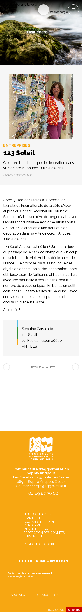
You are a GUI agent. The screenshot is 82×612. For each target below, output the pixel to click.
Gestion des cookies (40, 544)
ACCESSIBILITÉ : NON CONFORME (39, 523)
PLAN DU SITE (34, 518)
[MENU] (73, 9)
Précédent (6, 366)
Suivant (75, 366)
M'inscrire (69, 584)
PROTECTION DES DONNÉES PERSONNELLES (44, 534)
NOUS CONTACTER (37, 514)
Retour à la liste (43, 367)
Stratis (74, 609)
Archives (18, 595)
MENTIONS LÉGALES (38, 529)
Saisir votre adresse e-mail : (31, 574)
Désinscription (47, 595)
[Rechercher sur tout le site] (43, 9)
